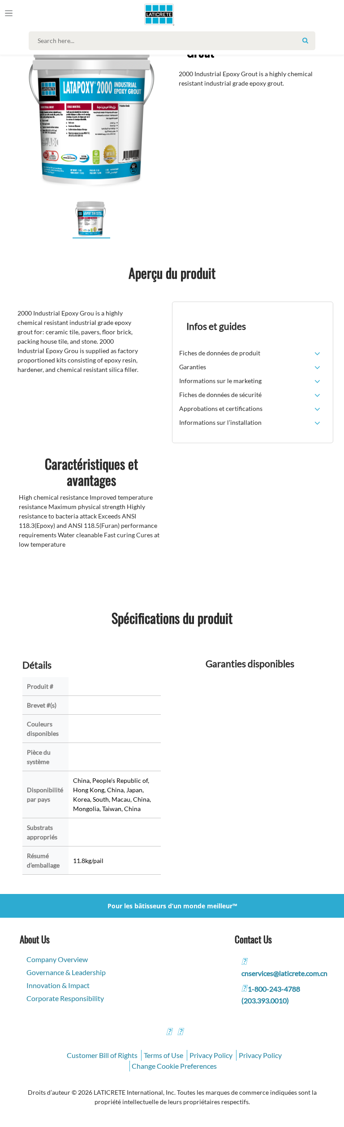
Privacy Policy (210, 1055)
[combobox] (174, 40)
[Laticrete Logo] (155, 14)
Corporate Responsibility (65, 998)
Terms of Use (163, 1055)
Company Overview (57, 959)
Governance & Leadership (66, 972)
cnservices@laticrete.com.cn (284, 973)
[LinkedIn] (169, 1032)
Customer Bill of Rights (102, 1055)
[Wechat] (180, 1032)
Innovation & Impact (58, 985)
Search (305, 40)
